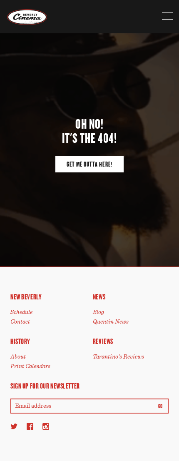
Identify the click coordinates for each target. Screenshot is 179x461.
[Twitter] (13, 426)
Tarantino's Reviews (118, 357)
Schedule (21, 312)
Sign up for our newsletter (45, 386)
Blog (98, 312)
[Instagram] (45, 426)
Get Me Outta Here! (89, 164)
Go (160, 406)
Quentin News (111, 322)
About (18, 357)
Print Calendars (30, 366)
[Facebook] (30, 426)
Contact (20, 322)
